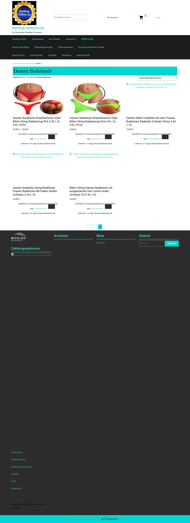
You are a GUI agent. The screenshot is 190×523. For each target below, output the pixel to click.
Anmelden (101, 243)
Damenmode (37, 39)
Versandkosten (40, 139)
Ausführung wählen (51, 136)
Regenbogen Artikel (44, 47)
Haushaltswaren (65, 47)
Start (15, 63)
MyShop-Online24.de (28, 28)
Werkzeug (66, 55)
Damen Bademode (26, 63)
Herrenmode (54, 39)
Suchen (94, 17)
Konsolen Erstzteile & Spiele (91, 47)
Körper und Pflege (20, 47)
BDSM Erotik (87, 39)
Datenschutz (17, 452)
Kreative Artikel (19, 39)
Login (158, 17)
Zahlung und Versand (21, 467)
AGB (13, 481)
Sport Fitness (18, 55)
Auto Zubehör (36, 55)
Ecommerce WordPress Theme (86, 519)
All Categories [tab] (112, 17)
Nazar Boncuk (83, 55)
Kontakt (14, 474)
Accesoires (71, 39)
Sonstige (52, 55)
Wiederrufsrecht (18, 459)
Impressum (16, 488)
